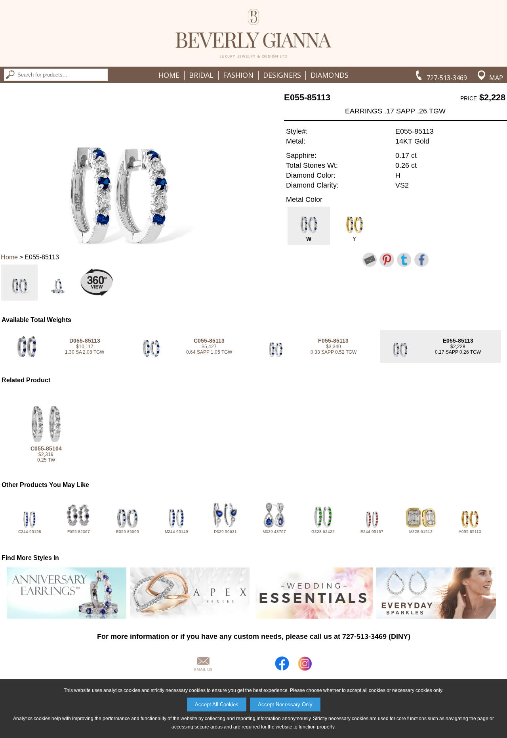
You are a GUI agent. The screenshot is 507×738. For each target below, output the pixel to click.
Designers (282, 75)
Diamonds (330, 75)
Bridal (201, 75)
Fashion (238, 75)
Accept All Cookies (216, 704)
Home (168, 75)
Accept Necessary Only (285, 704)
